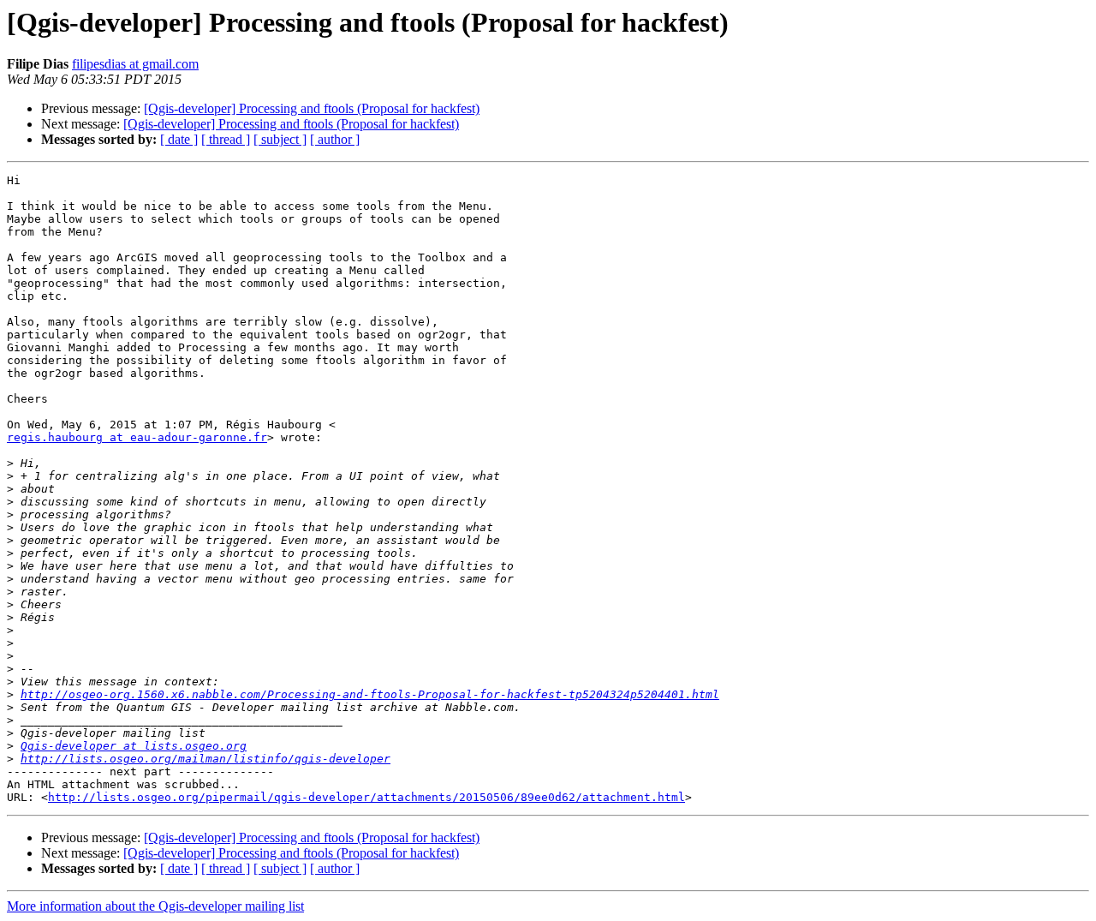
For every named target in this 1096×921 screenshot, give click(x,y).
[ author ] (335, 139)
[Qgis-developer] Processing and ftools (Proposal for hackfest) (312, 108)
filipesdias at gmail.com (135, 64)
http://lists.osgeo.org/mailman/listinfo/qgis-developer (205, 758)
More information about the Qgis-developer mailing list (155, 906)
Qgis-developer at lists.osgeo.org (134, 745)
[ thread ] (225, 139)
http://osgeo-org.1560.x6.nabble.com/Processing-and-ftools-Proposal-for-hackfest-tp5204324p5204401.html (370, 694)
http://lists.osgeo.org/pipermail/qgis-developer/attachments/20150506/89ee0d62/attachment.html (366, 797)
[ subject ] (280, 139)
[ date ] (179, 139)
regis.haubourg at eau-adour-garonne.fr (137, 437)
